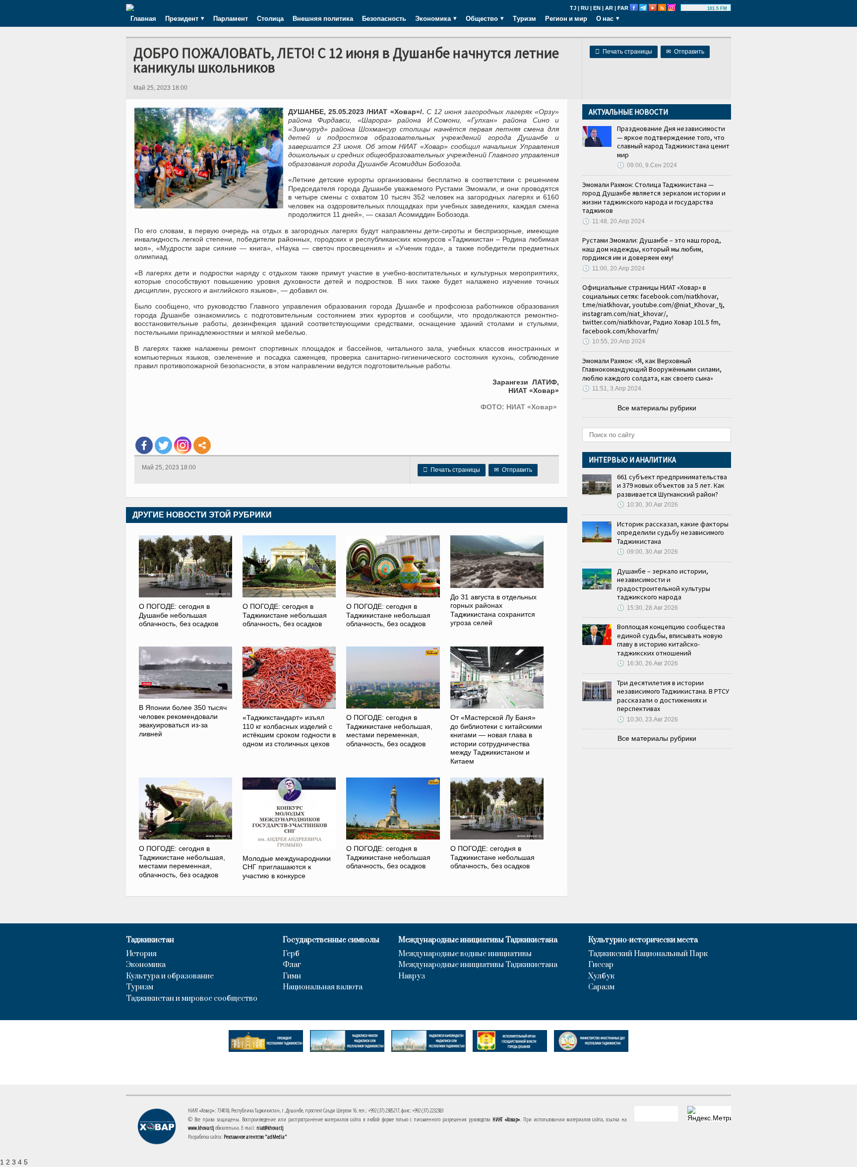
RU (585, 8)
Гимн (292, 976)
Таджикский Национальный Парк (648, 954)
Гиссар (600, 965)
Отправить (685, 51)
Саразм (601, 987)
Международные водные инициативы (465, 954)
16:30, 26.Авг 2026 (647, 663)
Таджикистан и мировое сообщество (191, 998)
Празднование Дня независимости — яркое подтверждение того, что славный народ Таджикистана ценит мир (673, 141)
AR (609, 8)
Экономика (146, 965)
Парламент (230, 18)
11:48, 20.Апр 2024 (613, 221)
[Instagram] (182, 445)
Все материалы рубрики (656, 408)
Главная (143, 18)
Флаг (292, 965)
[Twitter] (163, 445)
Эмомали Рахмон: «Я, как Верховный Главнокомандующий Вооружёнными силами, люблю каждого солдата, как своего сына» (652, 369)
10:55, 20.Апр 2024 (613, 341)
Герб (291, 954)
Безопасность (384, 18)
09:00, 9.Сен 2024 (647, 165)
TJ (573, 8)
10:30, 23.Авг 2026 (647, 719)
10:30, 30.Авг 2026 (647, 504)
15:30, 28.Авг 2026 (647, 607)
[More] (202, 445)
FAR (622, 8)
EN (597, 8)
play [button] (695, 8)
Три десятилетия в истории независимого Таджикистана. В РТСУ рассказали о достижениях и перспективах (673, 695)
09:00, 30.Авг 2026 (647, 551)
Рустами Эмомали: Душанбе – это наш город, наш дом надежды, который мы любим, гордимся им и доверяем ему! (651, 249)
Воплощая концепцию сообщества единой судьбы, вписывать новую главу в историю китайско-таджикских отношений (671, 639)
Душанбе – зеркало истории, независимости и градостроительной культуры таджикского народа (663, 584)
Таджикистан (150, 940)
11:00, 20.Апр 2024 (613, 268)
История (141, 954)
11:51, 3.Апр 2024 (611, 388)
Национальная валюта (323, 987)
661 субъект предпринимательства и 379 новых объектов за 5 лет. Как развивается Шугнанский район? (672, 485)
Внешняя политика (323, 18)
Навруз (411, 976)
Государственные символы (331, 940)
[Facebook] (144, 445)
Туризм (524, 18)
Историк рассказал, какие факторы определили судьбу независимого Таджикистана (673, 532)
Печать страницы (623, 51)
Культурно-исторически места (643, 940)
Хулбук (601, 976)
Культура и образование (170, 976)
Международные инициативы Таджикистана (477, 940)
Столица (270, 18)
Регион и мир (566, 18)
